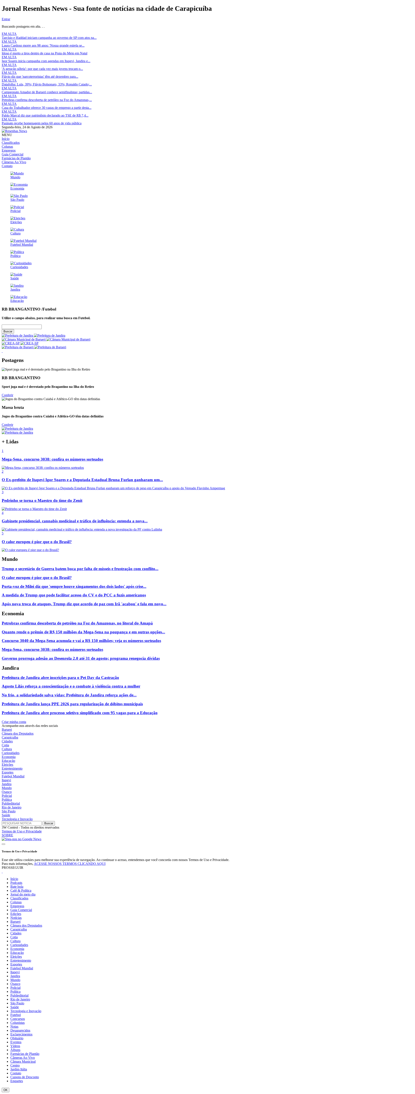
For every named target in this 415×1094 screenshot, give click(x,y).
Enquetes (16, 1081)
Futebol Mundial (13, 776)
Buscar (7, 331)
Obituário (16, 1038)
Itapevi (6, 780)
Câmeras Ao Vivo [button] (22, 1057)
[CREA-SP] (20, 343)
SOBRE (7, 835)
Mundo (7, 788)
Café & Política (20, 890)
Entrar (6, 19)
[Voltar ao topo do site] (3, 844)
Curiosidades (10, 753)
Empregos (9, 150)
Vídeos (15, 1046)
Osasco (7, 792)
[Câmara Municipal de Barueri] (46, 339)
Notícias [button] (16, 918)
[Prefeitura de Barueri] (34, 347)
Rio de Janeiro (11, 807)
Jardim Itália (18, 1069)
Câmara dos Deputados (18, 733)
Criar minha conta (14, 722)
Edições (15, 914)
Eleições (7, 764)
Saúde (6, 815)
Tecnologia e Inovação (17, 819)
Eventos (15, 1042)
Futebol (15, 1015)
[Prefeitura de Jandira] (33, 335)
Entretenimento (12, 768)
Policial (7, 796)
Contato (7, 166)
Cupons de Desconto (24, 1077)
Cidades (7, 741)
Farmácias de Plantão (16, 158)
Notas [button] (14, 1026)
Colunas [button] (16, 902)
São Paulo (9, 811)
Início (6, 139)
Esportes (7, 772)
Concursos (17, 1019)
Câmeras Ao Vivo (14, 162)
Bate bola (16, 886)
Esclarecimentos (21, 1034)
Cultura (7, 749)
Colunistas (17, 1022)
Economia (9, 757)
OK (5, 1090)
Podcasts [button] (16, 883)
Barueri (7, 729)
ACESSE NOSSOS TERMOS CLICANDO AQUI (69, 864)
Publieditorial (11, 803)
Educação (8, 761)
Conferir (7, 395)
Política (7, 799)
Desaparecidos (20, 1030)
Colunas (7, 146)
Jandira (6, 784)
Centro (15, 1065)
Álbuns (15, 1050)
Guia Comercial (12, 154)
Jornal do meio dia (22, 894)
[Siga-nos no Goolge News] (21, 839)
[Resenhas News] (14, 131)
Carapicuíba (10, 737)
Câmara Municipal (23, 1061)
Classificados (11, 142)
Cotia (5, 745)
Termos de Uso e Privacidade (22, 831)
